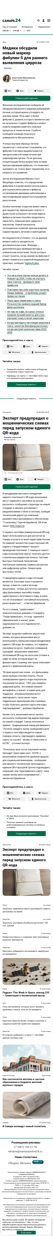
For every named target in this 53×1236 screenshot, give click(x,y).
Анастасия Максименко (23, 78)
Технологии (7, 412)
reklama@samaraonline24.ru (25, 1151)
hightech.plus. (32, 263)
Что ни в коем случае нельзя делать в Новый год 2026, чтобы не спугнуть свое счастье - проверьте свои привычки (27, 280)
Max (9, 91)
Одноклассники (40, 352)
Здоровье (8, 68)
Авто (4, 1003)
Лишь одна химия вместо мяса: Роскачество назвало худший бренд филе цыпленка (26, 303)
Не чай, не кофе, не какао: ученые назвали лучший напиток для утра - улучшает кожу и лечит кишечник (26, 314)
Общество (6, 919)
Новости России (9, 1075)
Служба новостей (12, 437)
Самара (5, 1123)
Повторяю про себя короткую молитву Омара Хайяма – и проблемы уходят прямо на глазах (28, 292)
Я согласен (26, 1232)
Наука (5, 905)
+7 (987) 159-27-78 (25, 1147)
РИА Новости (17, 526)
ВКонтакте (16, 352)
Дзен (4, 42)
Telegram (40, 91)
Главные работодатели (27, 98)
